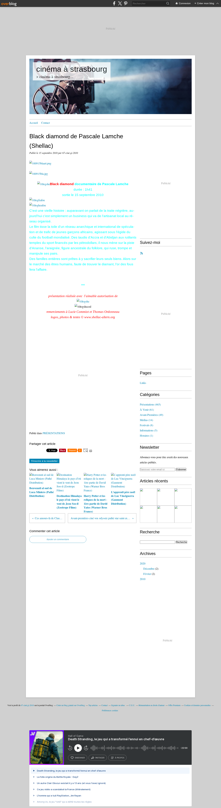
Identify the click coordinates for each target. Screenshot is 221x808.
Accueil (33, 122)
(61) (147, 409)
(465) (150, 404)
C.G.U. (132, 705)
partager (99, 758)
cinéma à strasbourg (71, 69)
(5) (148, 430)
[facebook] (114, 3)
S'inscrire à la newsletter (44, 461)
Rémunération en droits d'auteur (152, 705)
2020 (142, 563)
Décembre (149, 568)
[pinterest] (125, 3)
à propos (119, 758)
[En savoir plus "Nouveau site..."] (165, 514)
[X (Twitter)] (120, 3)
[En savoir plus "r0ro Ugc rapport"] (183, 497)
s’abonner (80, 758)
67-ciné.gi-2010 (27, 705)
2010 (142, 579)
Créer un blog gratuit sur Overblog (70, 705)
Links (143, 383)
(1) (146, 435)
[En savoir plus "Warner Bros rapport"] (148, 514)
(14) (146, 420)
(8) (146, 425)
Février (147, 574)
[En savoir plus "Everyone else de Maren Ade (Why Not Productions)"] (183, 514)
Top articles (93, 705)
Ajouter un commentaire (58, 539)
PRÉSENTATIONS (54, 433)
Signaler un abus (118, 705)
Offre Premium (174, 705)
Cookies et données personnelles (197, 705)
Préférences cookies (110, 710)
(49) (151, 415)
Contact (45, 122)
